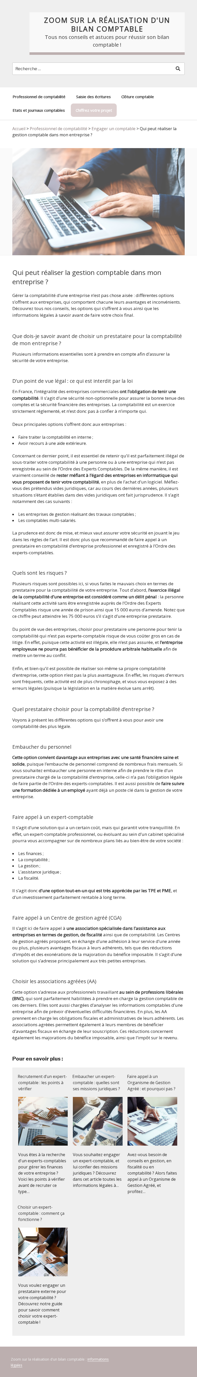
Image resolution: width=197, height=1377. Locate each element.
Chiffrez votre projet (94, 110)
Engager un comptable (113, 128)
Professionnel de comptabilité (39, 96)
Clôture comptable (137, 96)
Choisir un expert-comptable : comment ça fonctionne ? (41, 1213)
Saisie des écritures (93, 96)
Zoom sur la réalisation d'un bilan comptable (107, 24)
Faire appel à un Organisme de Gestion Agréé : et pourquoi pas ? (151, 1083)
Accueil (18, 128)
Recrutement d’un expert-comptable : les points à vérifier (42, 1083)
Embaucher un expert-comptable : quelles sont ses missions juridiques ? (96, 1083)
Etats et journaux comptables (39, 110)
